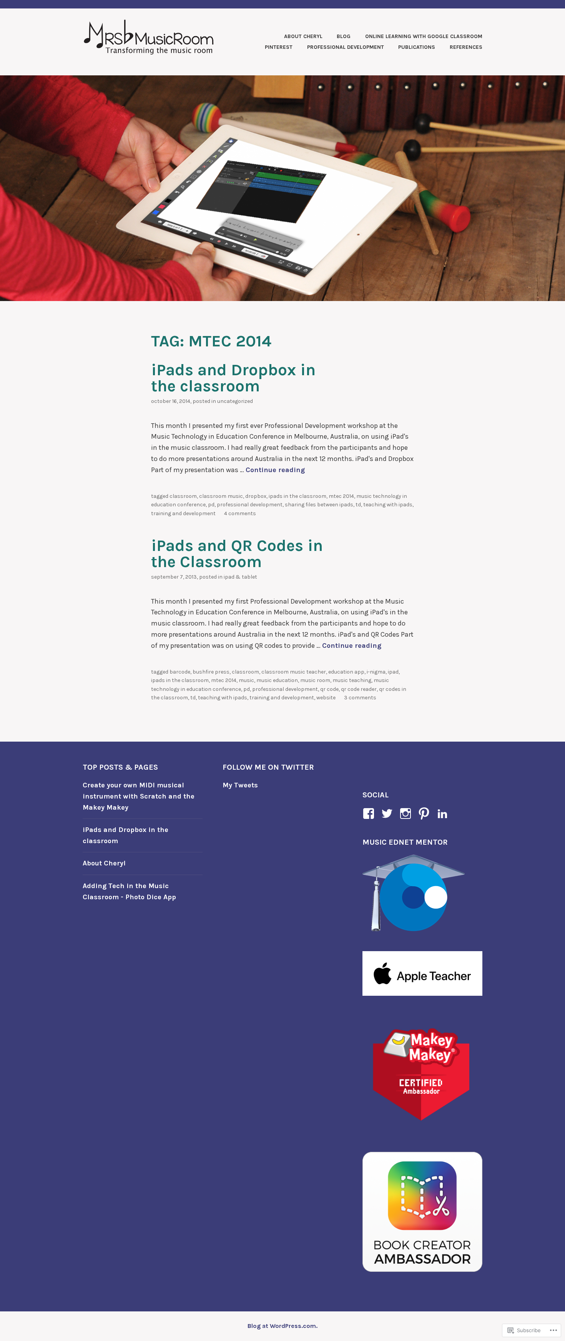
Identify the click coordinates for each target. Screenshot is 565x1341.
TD (358, 504)
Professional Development (345, 47)
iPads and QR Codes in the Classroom (237, 553)
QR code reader (359, 689)
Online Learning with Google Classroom (423, 36)
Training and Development (183, 513)
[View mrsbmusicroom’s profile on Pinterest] (425, 813)
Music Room (315, 680)
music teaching (351, 680)
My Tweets (240, 785)
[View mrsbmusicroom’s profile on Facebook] (369, 813)
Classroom (183, 496)
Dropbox (255, 496)
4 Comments (240, 513)
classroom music (221, 496)
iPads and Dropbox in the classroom (233, 378)
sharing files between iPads (319, 504)
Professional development (249, 504)
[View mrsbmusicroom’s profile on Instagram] (406, 813)
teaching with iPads (387, 504)
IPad (393, 672)
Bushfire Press (211, 672)
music (246, 680)
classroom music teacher (293, 672)
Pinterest (278, 47)
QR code (329, 689)
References (466, 47)
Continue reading (275, 470)
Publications (416, 47)
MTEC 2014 (341, 496)
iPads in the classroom (297, 496)
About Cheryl (303, 36)
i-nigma (376, 672)
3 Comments (360, 697)
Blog (344, 36)
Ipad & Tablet (240, 577)
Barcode (180, 672)
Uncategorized (235, 401)
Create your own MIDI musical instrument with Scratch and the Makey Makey (138, 796)
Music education (277, 680)
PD (211, 504)
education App (346, 672)
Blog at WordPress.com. (282, 1325)
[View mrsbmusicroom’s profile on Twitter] (388, 813)
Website (326, 697)
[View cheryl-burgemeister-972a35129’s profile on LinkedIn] (443, 813)
